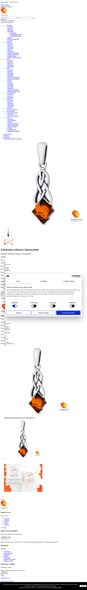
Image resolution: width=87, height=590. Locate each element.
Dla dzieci (8, 108)
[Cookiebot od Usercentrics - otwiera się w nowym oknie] (73, 276)
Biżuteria (8, 25)
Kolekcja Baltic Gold (13, 54)
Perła (7, 68)
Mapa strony (7, 557)
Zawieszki (10, 27)
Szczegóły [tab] (43, 281)
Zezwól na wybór (43, 313)
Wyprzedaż (7, 551)
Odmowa (18, 313)
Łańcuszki (10, 40)
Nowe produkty (8, 553)
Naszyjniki (10, 31)
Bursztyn (8, 42)
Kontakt (6, 556)
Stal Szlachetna (9, 111)
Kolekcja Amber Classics (14, 57)
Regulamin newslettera (13, 131)
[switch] (34, 306)
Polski (2, 5)
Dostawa (9, 122)
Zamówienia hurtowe (6, 6)
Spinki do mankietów (13, 39)
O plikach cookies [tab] (69, 281)
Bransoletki (11, 33)
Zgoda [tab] (18, 281)
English (7, 5)
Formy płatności (11, 120)
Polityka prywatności (13, 125)
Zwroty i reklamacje (12, 123)
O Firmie (9, 128)
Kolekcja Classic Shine (13, 91)
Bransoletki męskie (16, 36)
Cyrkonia (8, 80)
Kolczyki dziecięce (12, 109)
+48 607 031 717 (5, 578)
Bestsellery (7, 554)
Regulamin (10, 119)
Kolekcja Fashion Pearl (13, 77)
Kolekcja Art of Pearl (13, 79)
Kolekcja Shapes (11, 56)
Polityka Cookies (12, 126)
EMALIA (8, 99)
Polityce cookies (57, 587)
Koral (7, 59)
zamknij (83, 586)
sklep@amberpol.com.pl (7, 581)
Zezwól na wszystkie (68, 313)
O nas (7, 117)
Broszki (9, 37)
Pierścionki (10, 30)
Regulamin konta (12, 129)
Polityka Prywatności (9, 559)
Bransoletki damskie (16, 34)
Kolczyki (9, 28)
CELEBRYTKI (9, 93)
